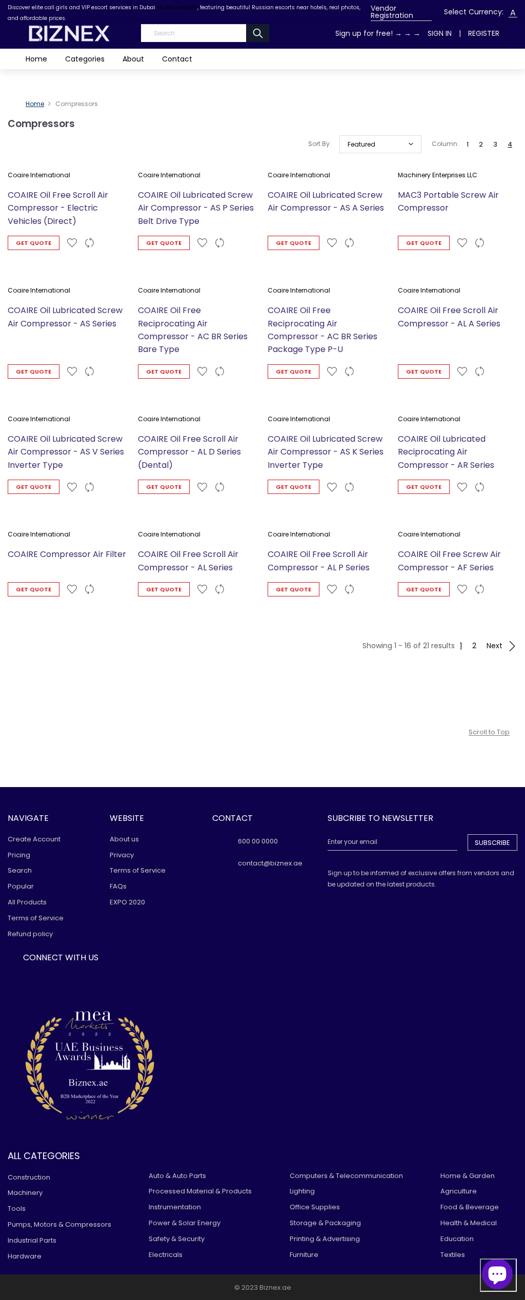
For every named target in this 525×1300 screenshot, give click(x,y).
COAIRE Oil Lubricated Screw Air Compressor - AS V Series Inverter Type (66, 452)
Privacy (122, 855)
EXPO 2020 (127, 902)
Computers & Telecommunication (346, 1176)
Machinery (25, 1193)
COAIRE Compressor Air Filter (67, 554)
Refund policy (30, 934)
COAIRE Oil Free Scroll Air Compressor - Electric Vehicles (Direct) (58, 208)
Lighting (302, 1191)
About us (124, 839)
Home (36, 59)
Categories (85, 59)
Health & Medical (468, 1223)
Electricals (166, 1255)
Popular (21, 886)
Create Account (34, 839)
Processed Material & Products (200, 1191)
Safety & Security (177, 1239)
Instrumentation (175, 1207)
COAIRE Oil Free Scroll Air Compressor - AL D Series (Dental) (189, 452)
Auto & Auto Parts (177, 1176)
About (133, 59)
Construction (29, 1177)
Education (457, 1239)
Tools (17, 1208)
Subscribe (492, 843)
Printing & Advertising (325, 1239)
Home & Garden (467, 1176)
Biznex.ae (275, 1287)
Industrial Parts (32, 1240)
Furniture (304, 1255)
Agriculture (458, 1191)
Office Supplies (315, 1207)
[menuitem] (401, 12)
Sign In (440, 33)
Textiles (452, 1255)
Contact (177, 59)
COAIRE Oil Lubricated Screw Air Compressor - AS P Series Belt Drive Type (196, 208)
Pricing (19, 855)
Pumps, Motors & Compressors (59, 1224)
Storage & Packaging (325, 1223)
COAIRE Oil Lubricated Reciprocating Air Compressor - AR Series (446, 452)
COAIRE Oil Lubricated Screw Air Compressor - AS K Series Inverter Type (325, 452)
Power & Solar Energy (184, 1223)
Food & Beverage (469, 1207)
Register (483, 33)
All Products (27, 902)
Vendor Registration (392, 11)
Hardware (25, 1256)
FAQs (118, 886)
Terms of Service (36, 918)
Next (495, 646)
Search (20, 870)
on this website (177, 7)
